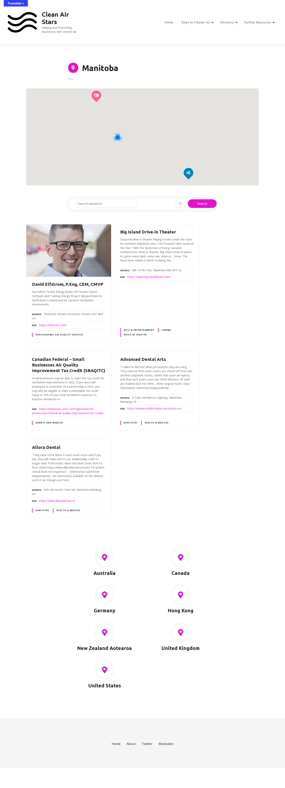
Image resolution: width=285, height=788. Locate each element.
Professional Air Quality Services (59, 334)
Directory (227, 22)
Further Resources (257, 22)
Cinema (166, 330)
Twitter (147, 744)
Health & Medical (157, 422)
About (131, 744)
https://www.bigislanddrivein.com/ (149, 277)
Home (168, 22)
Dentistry (130, 422)
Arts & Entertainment (139, 330)
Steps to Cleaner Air (195, 22)
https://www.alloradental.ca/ (57, 501)
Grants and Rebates (49, 422)
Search (202, 203)
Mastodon (166, 744)
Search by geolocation (180, 203)
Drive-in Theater (135, 334)
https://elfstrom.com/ (52, 325)
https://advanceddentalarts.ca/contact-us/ (154, 408)
